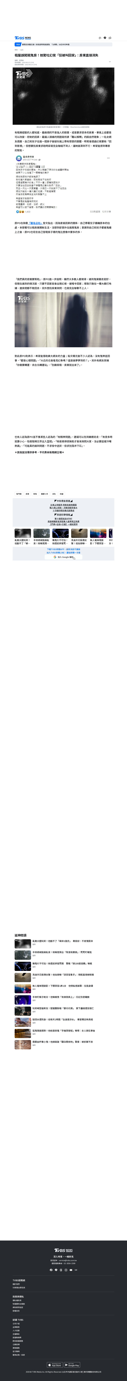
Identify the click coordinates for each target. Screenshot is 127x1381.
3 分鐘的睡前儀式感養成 (63, 510)
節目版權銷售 (18, 1341)
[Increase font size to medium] (99, 37)
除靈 (61, 494)
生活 (21, 50)
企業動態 (16, 1327)
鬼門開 (18, 494)
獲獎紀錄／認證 (19, 1355)
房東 (27, 494)
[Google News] (75, 1270)
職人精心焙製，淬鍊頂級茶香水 (63, 507)
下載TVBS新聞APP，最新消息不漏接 (63, 549)
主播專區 (16, 1334)
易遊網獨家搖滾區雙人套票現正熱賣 (63, 521)
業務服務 (16, 1348)
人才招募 (16, 1330)
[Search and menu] (109, 37)
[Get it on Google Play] (72, 1365)
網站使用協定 (18, 1307)
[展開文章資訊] (109, 61)
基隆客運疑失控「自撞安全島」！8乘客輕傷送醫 (41, 44)
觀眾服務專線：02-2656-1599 (63, 1263)
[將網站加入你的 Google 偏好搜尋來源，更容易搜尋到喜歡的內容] (63, 557)
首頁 (16, 50)
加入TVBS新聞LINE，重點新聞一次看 (63, 552)
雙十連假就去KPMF (63, 518)
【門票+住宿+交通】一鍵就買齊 (63, 524)
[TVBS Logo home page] (23, 37)
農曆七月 (44, 494)
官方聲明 (16, 1351)
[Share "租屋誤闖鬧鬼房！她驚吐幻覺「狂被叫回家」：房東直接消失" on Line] (104, 37)
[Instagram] (66, 1270)
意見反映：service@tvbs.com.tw (63, 1260)
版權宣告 (16, 1311)
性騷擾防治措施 (19, 1304)
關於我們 (16, 1284)
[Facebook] (51, 1270)
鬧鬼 (35, 494)
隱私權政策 (17, 1300)
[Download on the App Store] (55, 1365)
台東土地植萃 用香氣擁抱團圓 (63, 504)
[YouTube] (70, 1270)
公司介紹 (16, 1323)
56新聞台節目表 (19, 1287)
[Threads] (61, 1270)
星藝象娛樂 (17, 1337)
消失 (54, 494)
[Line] (56, 1270)
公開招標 (16, 1344)
